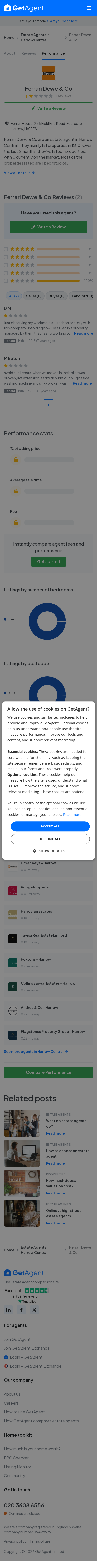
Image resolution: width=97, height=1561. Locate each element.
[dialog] (48, 780)
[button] (49, 851)
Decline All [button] (50, 839)
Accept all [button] (50, 826)
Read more (72, 814)
